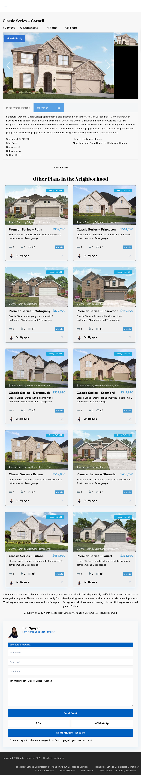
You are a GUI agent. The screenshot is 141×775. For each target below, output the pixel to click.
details (59, 247)
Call (39, 723)
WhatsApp (103, 723)
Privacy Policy (67, 770)
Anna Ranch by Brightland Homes (108, 143)
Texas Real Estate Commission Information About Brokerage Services (51, 766)
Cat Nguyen (31, 628)
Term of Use (87, 770)
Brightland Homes (92, 139)
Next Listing (61, 167)
